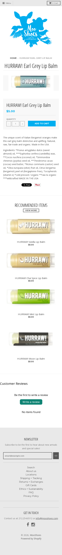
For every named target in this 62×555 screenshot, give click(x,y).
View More (31, 210)
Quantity (11, 119)
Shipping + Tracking (31, 478)
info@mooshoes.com (47, 518)
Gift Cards (31, 485)
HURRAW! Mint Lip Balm (31, 314)
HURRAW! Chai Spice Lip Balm (31, 278)
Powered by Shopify (31, 538)
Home (13, 58)
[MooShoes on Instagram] (33, 525)
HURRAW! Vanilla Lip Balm (31, 241)
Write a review (31, 402)
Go (56, 456)
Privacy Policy (31, 496)
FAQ (31, 492)
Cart (55, 3)
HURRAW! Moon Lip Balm (31, 358)
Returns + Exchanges (31, 481)
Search (31, 467)
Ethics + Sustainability (31, 489)
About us (31, 471)
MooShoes (35, 535)
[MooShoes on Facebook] (28, 525)
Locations (31, 474)
